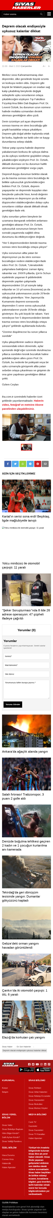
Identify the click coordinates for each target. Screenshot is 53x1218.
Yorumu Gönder (13, 704)
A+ (44, 66)
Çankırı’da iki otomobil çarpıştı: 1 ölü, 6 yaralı (24, 992)
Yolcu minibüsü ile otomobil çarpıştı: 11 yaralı (21, 565)
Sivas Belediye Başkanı (12, 1129)
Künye (5, 1088)
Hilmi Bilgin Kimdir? (10, 1133)
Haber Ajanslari (35, 1138)
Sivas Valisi (7, 1125)
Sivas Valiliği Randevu (12, 1141)
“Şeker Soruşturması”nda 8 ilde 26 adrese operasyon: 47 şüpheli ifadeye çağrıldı (26, 614)
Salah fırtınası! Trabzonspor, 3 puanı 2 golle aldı (23, 796)
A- (49, 66)
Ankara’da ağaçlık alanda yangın (25, 751)
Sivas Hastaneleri (36, 1100)
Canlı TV (32, 1122)
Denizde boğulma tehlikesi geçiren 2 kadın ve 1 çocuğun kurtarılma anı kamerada (26, 845)
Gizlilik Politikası (10, 1202)
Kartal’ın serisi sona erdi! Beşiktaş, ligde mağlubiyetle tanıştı (26, 518)
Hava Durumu (8, 1155)
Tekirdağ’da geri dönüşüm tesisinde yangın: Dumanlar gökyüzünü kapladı (21, 896)
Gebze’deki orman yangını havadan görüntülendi (20, 945)
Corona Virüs (8, 1159)
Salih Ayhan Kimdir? (11, 1137)
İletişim (5, 1092)
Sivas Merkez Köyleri (38, 1108)
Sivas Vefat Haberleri (38, 1092)
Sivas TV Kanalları (37, 1134)
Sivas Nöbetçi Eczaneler (39, 1096)
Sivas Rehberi (35, 1088)
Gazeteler (33, 1126)
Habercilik (6, 1163)
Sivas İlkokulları (36, 1104)
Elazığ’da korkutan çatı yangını (23, 1037)
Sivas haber (35, 1172)
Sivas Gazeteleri (36, 1130)
